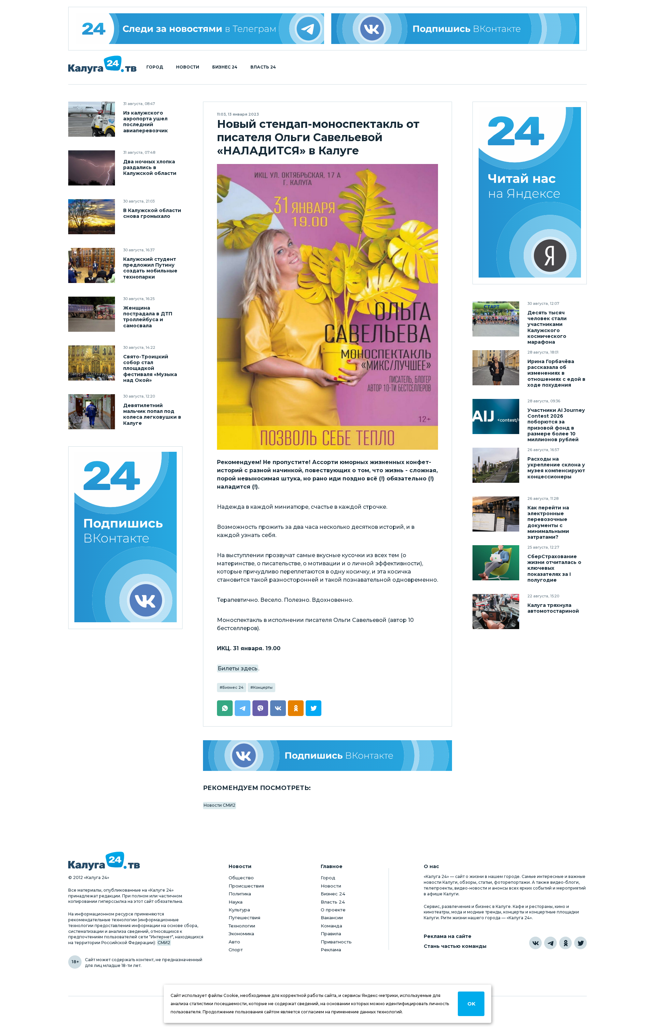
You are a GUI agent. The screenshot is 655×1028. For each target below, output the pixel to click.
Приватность (336, 941)
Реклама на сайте (447, 936)
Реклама (331, 949)
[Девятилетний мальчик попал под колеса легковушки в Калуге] (91, 411)
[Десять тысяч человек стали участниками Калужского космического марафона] (495, 319)
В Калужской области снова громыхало (152, 213)
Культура (239, 909)
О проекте (333, 909)
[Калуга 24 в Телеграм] (200, 28)
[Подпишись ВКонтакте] (455, 28)
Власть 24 (263, 67)
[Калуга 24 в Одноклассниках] (565, 943)
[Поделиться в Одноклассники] (295, 708)
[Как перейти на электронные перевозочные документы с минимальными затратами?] (495, 514)
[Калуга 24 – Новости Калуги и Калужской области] (102, 64)
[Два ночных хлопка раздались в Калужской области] (91, 167)
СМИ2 (164, 942)
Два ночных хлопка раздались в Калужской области (149, 167)
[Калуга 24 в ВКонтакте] (535, 943)
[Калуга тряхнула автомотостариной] (495, 611)
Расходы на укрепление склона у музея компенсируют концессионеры (556, 467)
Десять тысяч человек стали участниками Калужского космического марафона (547, 327)
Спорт (236, 949)
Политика (240, 893)
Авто (234, 941)
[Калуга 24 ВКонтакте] (125, 538)
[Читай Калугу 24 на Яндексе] (530, 193)
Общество (241, 877)
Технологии (242, 925)
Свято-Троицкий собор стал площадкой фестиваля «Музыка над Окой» (150, 368)
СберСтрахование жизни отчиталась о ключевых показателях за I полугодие (554, 568)
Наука (236, 902)
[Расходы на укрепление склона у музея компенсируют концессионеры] (495, 465)
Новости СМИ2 (219, 805)
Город (154, 67)
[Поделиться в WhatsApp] (224, 708)
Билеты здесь (238, 668)
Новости (187, 67)
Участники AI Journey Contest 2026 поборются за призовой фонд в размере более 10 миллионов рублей (556, 424)
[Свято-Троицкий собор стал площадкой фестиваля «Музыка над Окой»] (91, 363)
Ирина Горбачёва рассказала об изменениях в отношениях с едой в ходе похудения (556, 373)
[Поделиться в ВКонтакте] (278, 708)
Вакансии (332, 917)
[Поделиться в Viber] (260, 708)
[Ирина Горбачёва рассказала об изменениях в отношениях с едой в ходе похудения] (495, 367)
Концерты (263, 687)
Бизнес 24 (224, 67)
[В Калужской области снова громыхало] (91, 216)
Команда (331, 925)
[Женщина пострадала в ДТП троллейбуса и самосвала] (91, 314)
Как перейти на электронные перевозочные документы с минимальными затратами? (548, 522)
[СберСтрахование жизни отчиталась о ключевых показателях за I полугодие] (495, 562)
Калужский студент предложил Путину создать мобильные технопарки (150, 268)
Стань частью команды (455, 946)
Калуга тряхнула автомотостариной (553, 608)
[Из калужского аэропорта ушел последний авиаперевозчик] (91, 119)
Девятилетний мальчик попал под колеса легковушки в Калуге (152, 414)
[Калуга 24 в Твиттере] (580, 943)
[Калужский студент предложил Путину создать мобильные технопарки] (91, 265)
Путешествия (244, 917)
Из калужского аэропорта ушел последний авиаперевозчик (145, 121)
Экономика (241, 933)
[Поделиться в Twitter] (313, 708)
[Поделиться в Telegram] (242, 708)
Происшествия (246, 886)
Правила (331, 933)
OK (471, 1004)
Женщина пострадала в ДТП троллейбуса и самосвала (147, 316)
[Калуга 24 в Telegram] (550, 943)
